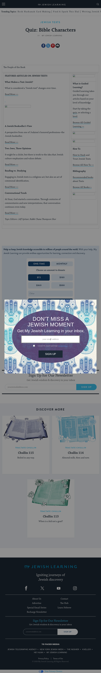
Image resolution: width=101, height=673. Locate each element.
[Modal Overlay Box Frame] (50, 337)
